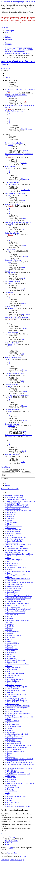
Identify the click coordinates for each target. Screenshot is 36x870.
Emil (22, 381)
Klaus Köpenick (26, 129)
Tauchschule (9, 292)
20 (9, 116)
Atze (9, 168)
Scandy (10, 334)
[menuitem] (6, 36)
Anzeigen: (5, 469)
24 (9, 123)
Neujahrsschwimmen (11, 332)
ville (22, 339)
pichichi (23, 303)
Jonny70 (10, 224)
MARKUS (11, 426)
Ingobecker (11, 273)
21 (9, 118)
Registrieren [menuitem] (8, 39)
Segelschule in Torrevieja (13, 260)
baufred (23, 218)
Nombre (10, 386)
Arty (8, 853)
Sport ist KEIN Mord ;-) (12, 204)
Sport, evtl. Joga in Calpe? (13, 357)
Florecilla (11, 206)
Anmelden (8, 43)
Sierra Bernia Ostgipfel (12, 182)
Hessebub (24, 256)
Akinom (23, 163)
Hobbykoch (25, 150)
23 (9, 122)
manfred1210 (12, 309)
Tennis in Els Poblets (11, 384)
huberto (10, 411)
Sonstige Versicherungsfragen (14, 111)
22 (9, 120)
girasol (10, 436)
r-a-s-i (9, 262)
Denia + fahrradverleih (12, 409)
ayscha (10, 345)
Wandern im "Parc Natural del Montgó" (17, 318)
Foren (6, 32)
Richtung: (18, 471)
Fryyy (9, 251)
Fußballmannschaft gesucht (13, 307)
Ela (9, 375)
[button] (7, 77)
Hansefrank (25, 179)
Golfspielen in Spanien (12, 233)
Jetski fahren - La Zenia (12, 282)
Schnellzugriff (9, 31)
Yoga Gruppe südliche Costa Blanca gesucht (19, 222)
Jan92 (9, 283)
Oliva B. (10, 93)
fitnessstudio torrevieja (12, 424)
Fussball (7, 271)
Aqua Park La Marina (12, 454)
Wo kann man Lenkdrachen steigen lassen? (18, 435)
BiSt (9, 359)
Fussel (10, 397)
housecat (10, 145)
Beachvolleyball (10, 249)
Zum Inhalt (4, 27)
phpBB (11, 848)
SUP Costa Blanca (10, 166)
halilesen (15, 853)
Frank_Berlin (12, 184)
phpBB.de (23, 856)
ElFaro (23, 245)
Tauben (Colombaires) (12, 343)
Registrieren (8, 45)
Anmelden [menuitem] (8, 38)
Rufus (9, 456)
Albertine (24, 431)
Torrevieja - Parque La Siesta (14, 143)
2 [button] (5, 75)
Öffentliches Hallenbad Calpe (14, 373)
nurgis (23, 200)
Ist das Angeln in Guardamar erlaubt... (17, 395)
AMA (9, 195)
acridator (24, 420)
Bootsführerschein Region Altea (15, 193)
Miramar (24, 406)
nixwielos (24, 370)
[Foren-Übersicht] (18, 2)
